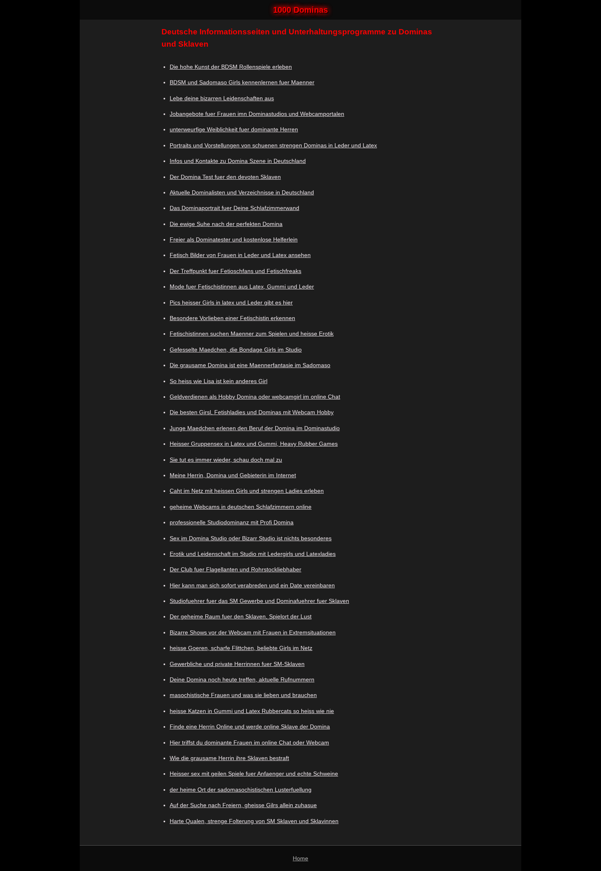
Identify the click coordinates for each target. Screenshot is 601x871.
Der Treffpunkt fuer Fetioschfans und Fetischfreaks (235, 271)
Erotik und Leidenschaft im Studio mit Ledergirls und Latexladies (253, 554)
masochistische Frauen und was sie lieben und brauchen (243, 695)
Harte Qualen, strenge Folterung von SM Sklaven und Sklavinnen (254, 821)
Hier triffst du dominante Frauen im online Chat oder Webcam (249, 742)
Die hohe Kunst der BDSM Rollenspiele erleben (231, 66)
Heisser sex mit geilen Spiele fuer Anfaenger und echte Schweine (254, 773)
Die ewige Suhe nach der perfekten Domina (226, 224)
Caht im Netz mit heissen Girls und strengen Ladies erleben (247, 490)
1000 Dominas (300, 9)
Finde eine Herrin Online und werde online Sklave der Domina (250, 726)
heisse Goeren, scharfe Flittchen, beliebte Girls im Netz (241, 648)
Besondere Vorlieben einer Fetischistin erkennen (232, 318)
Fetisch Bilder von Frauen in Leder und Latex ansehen (240, 255)
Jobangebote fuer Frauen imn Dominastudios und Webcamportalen (257, 114)
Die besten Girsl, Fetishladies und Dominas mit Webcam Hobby (252, 412)
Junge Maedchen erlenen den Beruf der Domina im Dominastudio (255, 428)
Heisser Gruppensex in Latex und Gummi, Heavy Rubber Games (254, 443)
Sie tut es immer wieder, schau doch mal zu (226, 459)
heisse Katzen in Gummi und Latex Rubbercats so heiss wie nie (252, 711)
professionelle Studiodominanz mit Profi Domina (232, 522)
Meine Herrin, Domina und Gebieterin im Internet (233, 475)
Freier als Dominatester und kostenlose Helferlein (234, 239)
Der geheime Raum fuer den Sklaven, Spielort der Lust (241, 616)
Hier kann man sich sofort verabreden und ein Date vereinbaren (252, 585)
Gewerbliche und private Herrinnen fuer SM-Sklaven (237, 664)
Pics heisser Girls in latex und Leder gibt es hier (231, 302)
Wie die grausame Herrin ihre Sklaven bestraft (229, 758)
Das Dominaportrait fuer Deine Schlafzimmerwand (234, 208)
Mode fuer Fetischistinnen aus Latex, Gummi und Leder (242, 286)
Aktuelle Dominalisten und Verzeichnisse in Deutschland (242, 192)
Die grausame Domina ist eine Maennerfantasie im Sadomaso (250, 365)
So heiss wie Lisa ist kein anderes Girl (218, 381)
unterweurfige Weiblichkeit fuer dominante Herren (234, 129)
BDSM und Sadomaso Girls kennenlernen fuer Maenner (242, 82)
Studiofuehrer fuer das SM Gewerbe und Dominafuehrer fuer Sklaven (259, 601)
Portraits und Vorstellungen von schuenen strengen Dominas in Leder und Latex (273, 145)
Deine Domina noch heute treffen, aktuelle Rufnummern (242, 679)
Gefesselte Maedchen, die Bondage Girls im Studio (236, 349)
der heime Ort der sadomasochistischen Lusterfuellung (241, 789)
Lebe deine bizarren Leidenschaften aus (222, 98)
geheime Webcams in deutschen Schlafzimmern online (241, 506)
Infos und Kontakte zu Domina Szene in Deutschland (238, 161)
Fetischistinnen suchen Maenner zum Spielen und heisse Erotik (252, 333)
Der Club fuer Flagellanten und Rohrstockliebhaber (235, 569)
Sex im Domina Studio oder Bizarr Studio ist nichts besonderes (251, 538)
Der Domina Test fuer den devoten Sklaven (225, 177)
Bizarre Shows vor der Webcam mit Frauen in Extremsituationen (253, 632)
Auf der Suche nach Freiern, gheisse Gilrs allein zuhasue (243, 805)
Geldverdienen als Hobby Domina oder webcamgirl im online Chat (255, 396)
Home (300, 858)
